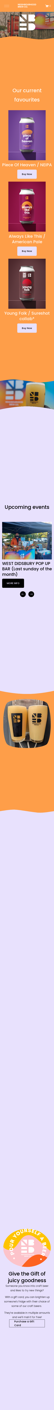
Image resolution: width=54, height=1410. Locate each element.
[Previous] (22, 594)
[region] (27, 560)
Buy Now (27, 174)
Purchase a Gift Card (24, 1323)
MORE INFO (13, 583)
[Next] (31, 594)
